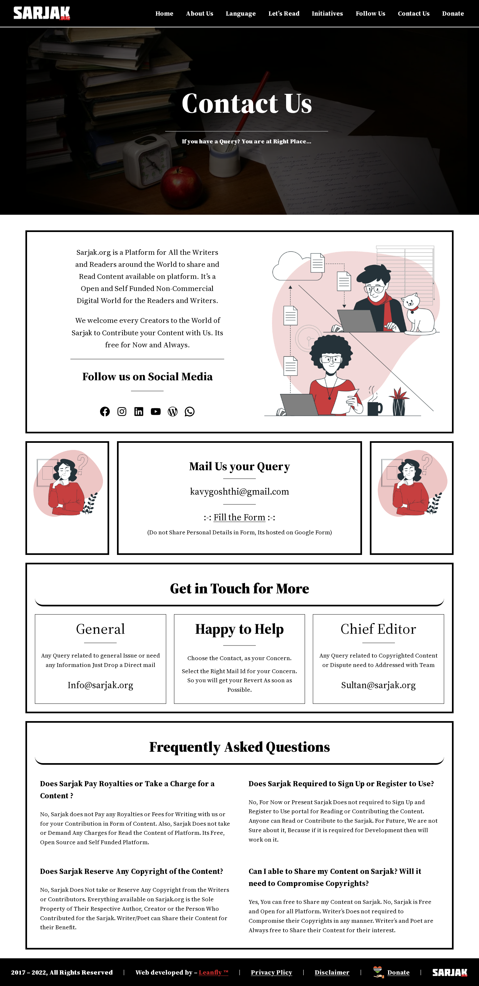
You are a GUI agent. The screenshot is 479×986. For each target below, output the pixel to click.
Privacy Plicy (271, 972)
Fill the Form (239, 517)
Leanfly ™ (213, 972)
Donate (398, 972)
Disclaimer (332, 972)
